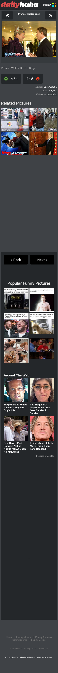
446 (29, 79)
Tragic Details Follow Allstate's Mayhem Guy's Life (15, 407)
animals (52, 94)
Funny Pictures (43, 637)
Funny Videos (23, 637)
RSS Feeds (15, 649)
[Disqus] (29, 200)
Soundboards (19, 640)
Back (17, 260)
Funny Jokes (38, 640)
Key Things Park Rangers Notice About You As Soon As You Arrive (15, 447)
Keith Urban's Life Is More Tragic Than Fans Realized (41, 446)
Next (41, 260)
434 (14, 79)
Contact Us (43, 649)
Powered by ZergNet (45, 456)
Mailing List (29, 649)
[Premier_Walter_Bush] (29, 39)
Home (9, 637)
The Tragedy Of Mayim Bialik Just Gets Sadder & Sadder (40, 409)
